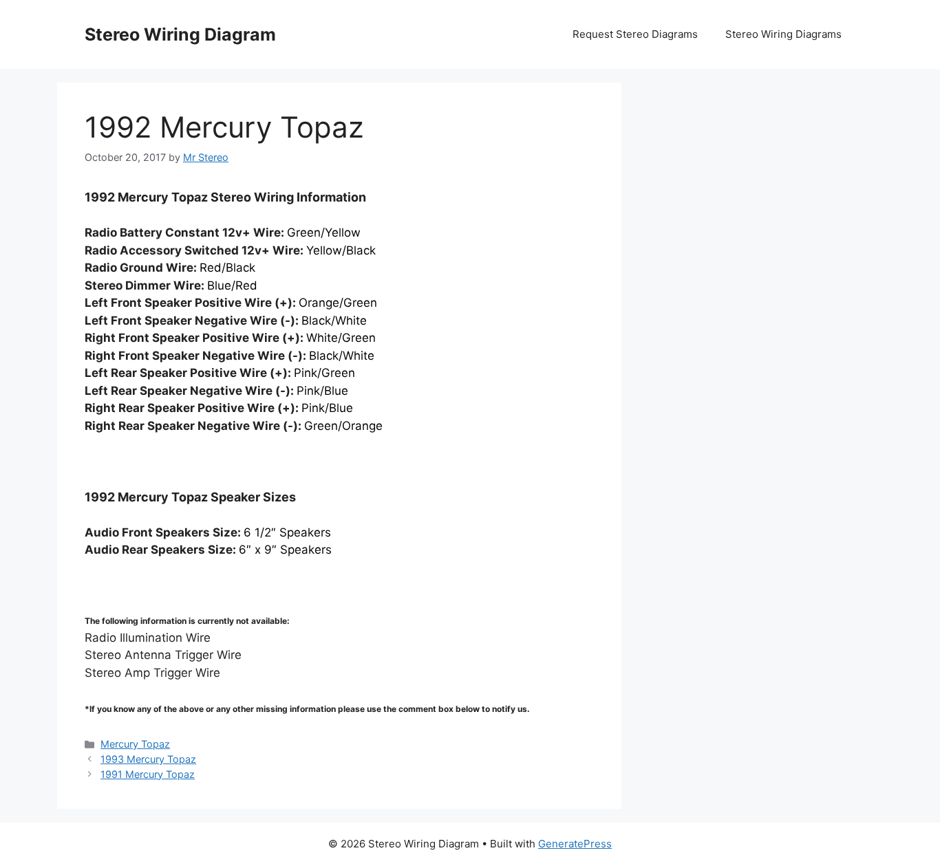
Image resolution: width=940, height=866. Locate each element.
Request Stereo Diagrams (635, 34)
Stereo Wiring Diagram (180, 34)
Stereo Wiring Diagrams (783, 34)
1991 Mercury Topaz (147, 774)
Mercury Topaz (135, 744)
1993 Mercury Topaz (148, 759)
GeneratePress (575, 843)
